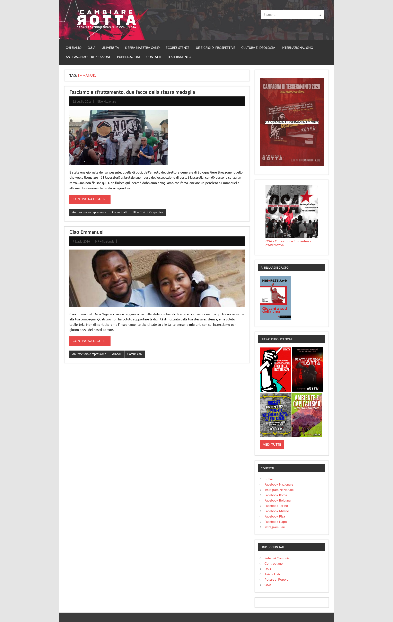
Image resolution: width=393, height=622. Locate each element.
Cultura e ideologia (258, 47)
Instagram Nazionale (279, 489)
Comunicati (119, 212)
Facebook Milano (276, 511)
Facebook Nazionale (278, 484)
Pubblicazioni (128, 57)
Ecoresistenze (178, 47)
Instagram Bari (274, 527)
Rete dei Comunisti (277, 558)
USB (267, 569)
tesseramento (179, 57)
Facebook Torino (276, 505)
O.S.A (91, 47)
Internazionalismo (297, 47)
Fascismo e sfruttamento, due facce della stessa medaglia (132, 92)
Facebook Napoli (276, 521)
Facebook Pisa (274, 516)
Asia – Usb (272, 574)
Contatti (153, 57)
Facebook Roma (275, 495)
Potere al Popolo (276, 579)
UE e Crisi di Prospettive (215, 47)
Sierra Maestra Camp (142, 47)
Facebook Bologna (277, 500)
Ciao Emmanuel (86, 232)
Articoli (116, 354)
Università (110, 47)
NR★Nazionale (106, 101)
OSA (267, 585)
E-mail (268, 479)
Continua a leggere (90, 199)
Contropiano (273, 563)
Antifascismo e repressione (88, 57)
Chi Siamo (73, 47)
